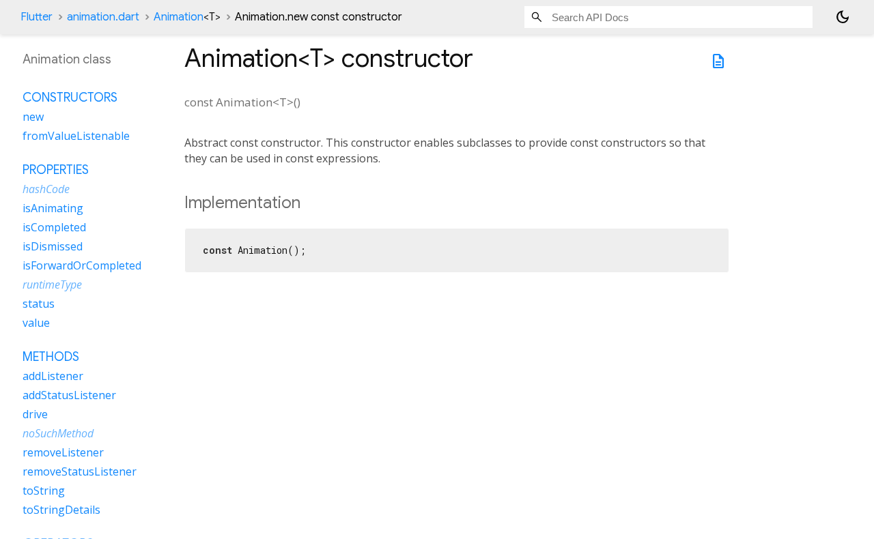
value (36, 322)
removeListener (63, 452)
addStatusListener (69, 395)
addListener (53, 375)
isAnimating (53, 208)
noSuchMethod (58, 433)
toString (44, 490)
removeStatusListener (80, 471)
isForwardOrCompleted (82, 265)
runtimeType (52, 284)
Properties (56, 169)
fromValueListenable (76, 135)
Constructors (70, 97)
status (39, 303)
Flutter (36, 17)
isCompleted (54, 227)
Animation (187, 17)
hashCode (46, 188)
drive (35, 414)
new (33, 116)
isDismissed (53, 246)
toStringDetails (61, 509)
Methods (51, 356)
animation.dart (103, 17)
